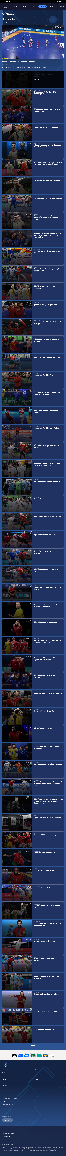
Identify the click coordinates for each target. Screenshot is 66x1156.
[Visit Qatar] (51, 1055)
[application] (33, 42)
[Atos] (26, 1055)
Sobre (35, 1076)
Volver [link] (5, 22)
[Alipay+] (20, 1055)
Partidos (4, 1069)
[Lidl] (45, 1055)
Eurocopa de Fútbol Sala (5, 6)
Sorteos (4, 1072)
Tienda (36, 1079)
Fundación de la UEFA (8, 1105)
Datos (3, 1082)
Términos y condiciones (8, 1133)
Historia (36, 1072)
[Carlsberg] (33, 1055)
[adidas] (14, 1055)
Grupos (4, 1076)
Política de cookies (6, 1136)
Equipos (4, 1086)
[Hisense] (39, 1055)
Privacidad (4, 1131)
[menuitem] (16, 6)
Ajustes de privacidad (7, 1139)
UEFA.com (5, 1101)
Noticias (36, 1069)
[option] (33, 79)
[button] (42, 6)
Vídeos (4, 1079)
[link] (16, 6)
